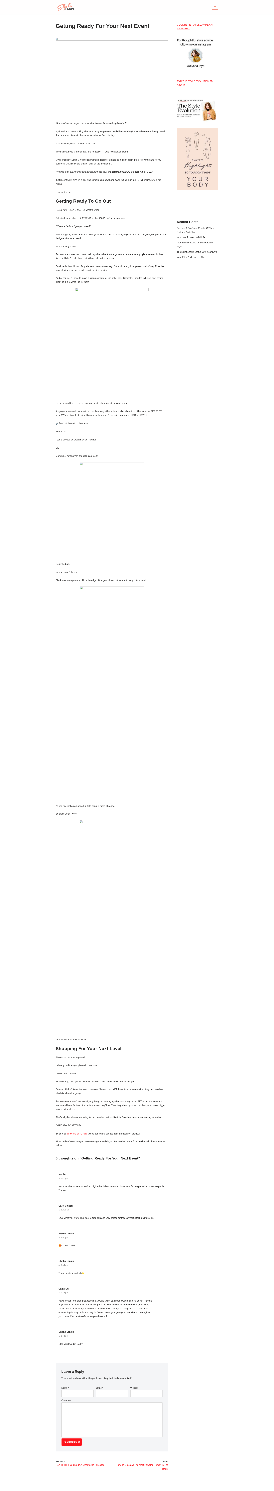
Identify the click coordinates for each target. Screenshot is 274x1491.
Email (99, 1388)
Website (134, 1388)
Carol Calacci (66, 1206)
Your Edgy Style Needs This (191, 257)
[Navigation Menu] (215, 7)
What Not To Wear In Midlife (191, 237)
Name (65, 1388)
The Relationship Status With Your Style (197, 252)
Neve (58, 1487)
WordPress (81, 1487)
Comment (67, 1400)
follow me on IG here (77, 1133)
